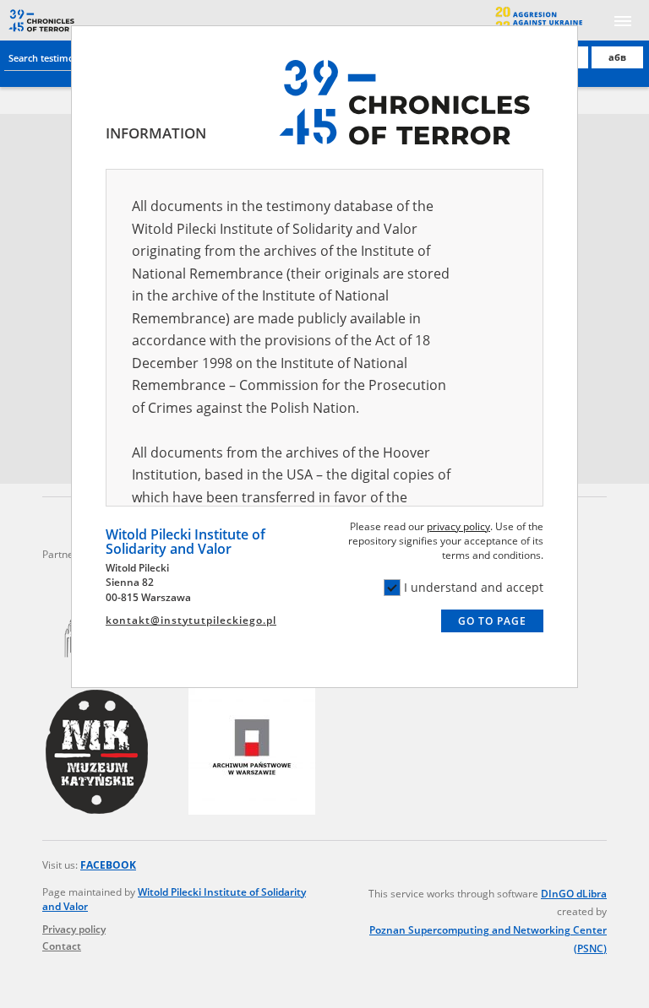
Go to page (492, 621)
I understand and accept (473, 587)
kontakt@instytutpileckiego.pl (191, 620)
